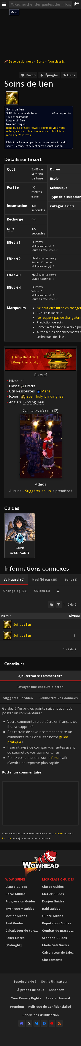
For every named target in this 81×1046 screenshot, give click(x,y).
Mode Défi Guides (55, 945)
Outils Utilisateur (54, 981)
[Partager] (76, 4)
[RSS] (59, 1023)
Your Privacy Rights (26, 998)
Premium (17, 1007)
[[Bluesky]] (36, 1023)
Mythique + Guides (19, 909)
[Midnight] (13, 945)
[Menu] (4, 4)
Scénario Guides (54, 938)
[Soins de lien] (7, 624)
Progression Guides (20, 901)
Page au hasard (58, 998)
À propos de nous (30, 990)
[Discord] (21, 1023)
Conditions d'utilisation (40, 1015)
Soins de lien (22, 624)
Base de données (21, 61)
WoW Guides (15, 879)
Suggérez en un (38, 491)
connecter (58, 833)
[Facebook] (44, 1023)
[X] (29, 1023)
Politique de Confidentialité (49, 1007)
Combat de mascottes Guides (59, 930)
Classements (52, 960)
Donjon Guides (53, 901)
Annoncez (56, 990)
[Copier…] (51, 604)
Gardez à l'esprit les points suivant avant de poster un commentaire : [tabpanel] (39, 773)
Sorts (40, 61)
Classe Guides (16, 887)
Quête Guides (52, 916)
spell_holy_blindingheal (45, 396)
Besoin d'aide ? (25, 981)
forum (56, 757)
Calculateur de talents (22, 930)
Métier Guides (16, 916)
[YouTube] (52, 1023)
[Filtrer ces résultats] (59, 604)
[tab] (14, 579)
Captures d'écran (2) (40, 410)
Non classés (56, 61)
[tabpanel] (40, 626)
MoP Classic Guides (58, 879)
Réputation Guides (56, 923)
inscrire (6, 838)
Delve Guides (15, 894)
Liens (71, 75)
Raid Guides (14, 923)
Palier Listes (15, 938)
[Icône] (11, 98)
